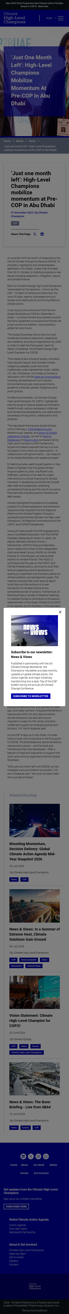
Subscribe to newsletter (30, 696)
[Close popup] (60, 612)
